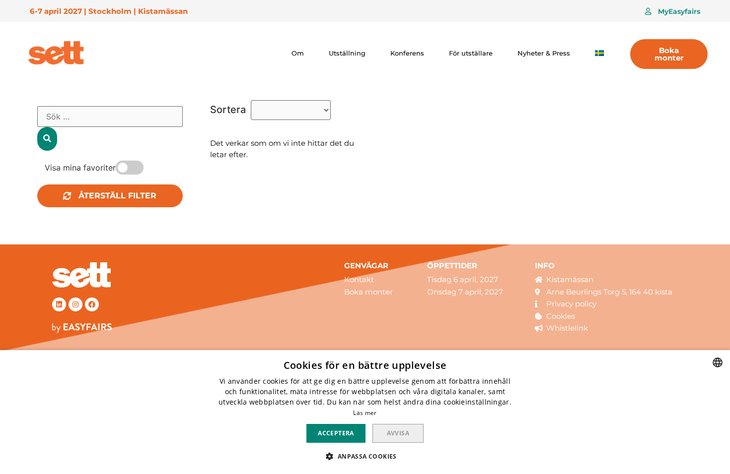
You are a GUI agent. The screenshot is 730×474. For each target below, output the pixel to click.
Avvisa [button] (398, 433)
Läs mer (364, 413)
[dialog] (365, 412)
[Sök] (47, 139)
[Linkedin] (59, 304)
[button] (672, 11)
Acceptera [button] (336, 433)
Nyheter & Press (543, 53)
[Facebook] (92, 304)
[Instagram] (75, 304)
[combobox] (718, 362)
